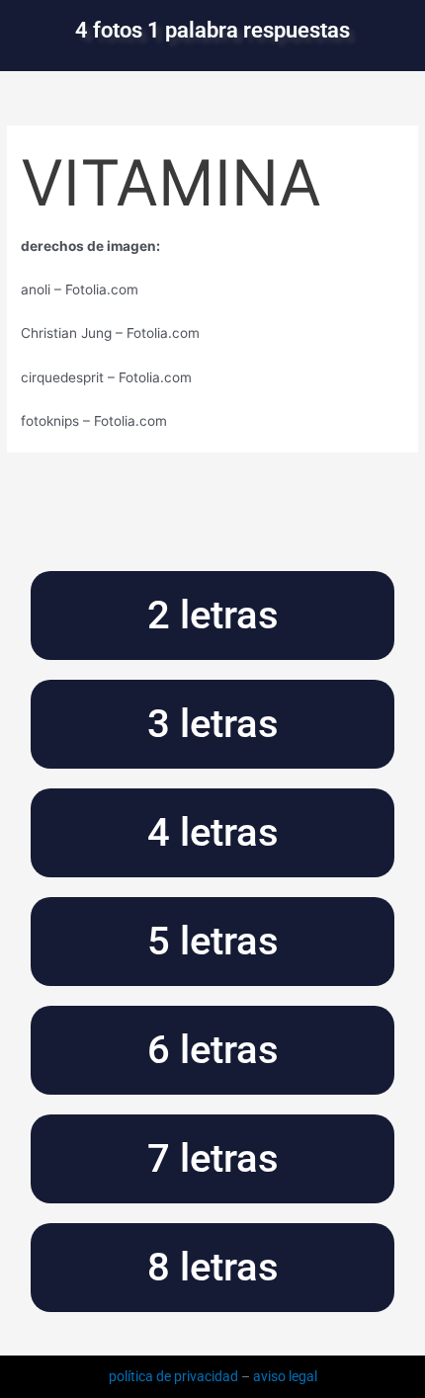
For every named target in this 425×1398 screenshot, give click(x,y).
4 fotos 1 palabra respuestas (212, 30)
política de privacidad (175, 1376)
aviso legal (285, 1376)
